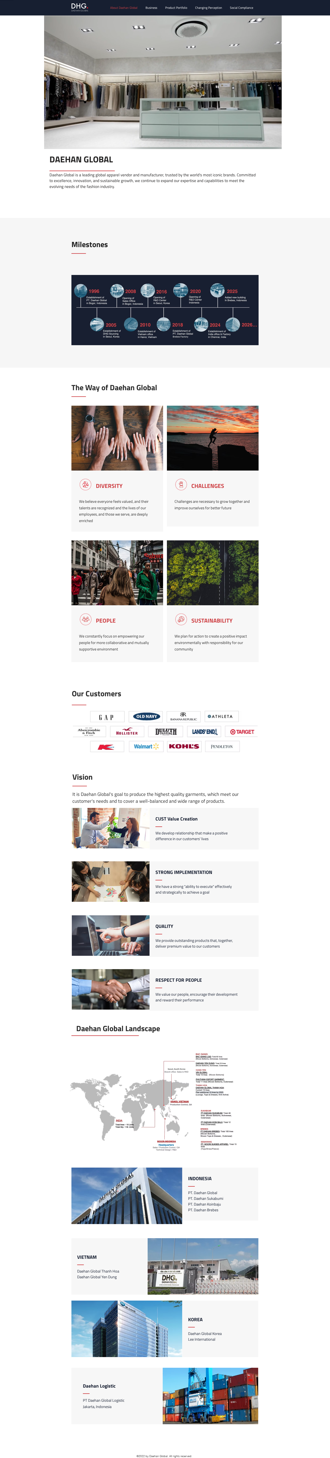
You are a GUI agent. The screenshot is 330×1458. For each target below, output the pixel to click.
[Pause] (49, 143)
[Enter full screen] (276, 143)
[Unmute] (55, 143)
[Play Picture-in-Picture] (270, 143)
